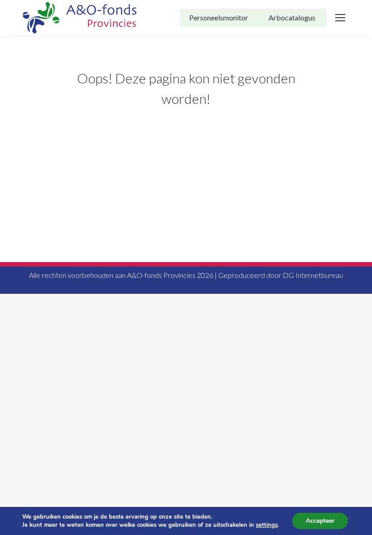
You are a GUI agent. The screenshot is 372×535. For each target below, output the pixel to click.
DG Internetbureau (313, 275)
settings (267, 525)
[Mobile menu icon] (340, 18)
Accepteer (320, 520)
